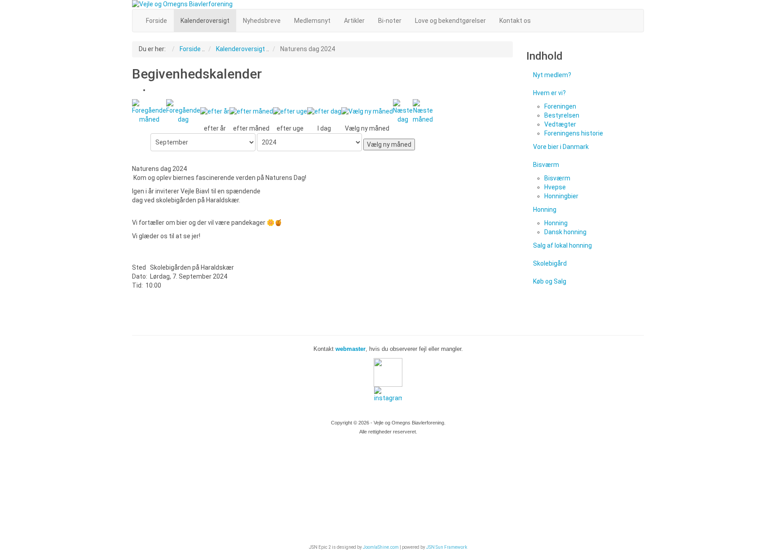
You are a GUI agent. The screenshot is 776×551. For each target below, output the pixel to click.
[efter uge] (290, 111)
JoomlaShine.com (381, 547)
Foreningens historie (573, 133)
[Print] (153, 89)
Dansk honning (565, 232)
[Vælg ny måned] (367, 111)
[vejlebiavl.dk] (388, 4)
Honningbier (561, 196)
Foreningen (560, 106)
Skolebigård (550, 263)
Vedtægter (560, 124)
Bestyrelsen (561, 115)
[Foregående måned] (149, 111)
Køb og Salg (549, 281)
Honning (544, 209)
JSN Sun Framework (446, 547)
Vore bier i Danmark (561, 146)
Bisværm (546, 164)
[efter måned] (251, 111)
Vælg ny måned (389, 144)
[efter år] (214, 111)
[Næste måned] (423, 111)
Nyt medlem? (552, 75)
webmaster (350, 348)
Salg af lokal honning (562, 245)
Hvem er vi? (549, 92)
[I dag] (324, 111)
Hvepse (555, 187)
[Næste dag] (403, 111)
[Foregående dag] (183, 111)
